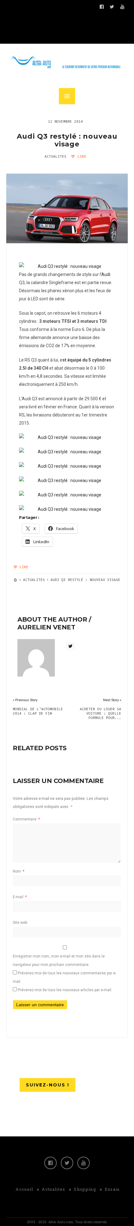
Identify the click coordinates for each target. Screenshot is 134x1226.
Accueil (24, 1189)
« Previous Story (25, 700)
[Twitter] (67, 1163)
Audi (105, 274)
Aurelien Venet (46, 627)
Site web (20, 922)
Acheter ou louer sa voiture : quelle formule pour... (100, 713)
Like (80, 156)
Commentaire (26, 819)
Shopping (85, 1189)
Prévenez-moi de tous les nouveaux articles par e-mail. (65, 990)
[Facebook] (50, 1163)
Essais (112, 1189)
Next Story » (112, 700)
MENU (67, 96)
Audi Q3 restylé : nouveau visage (67, 140)
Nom (18, 871)
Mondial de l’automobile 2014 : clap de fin (38, 711)
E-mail (20, 897)
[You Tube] (83, 1163)
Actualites (55, 156)
